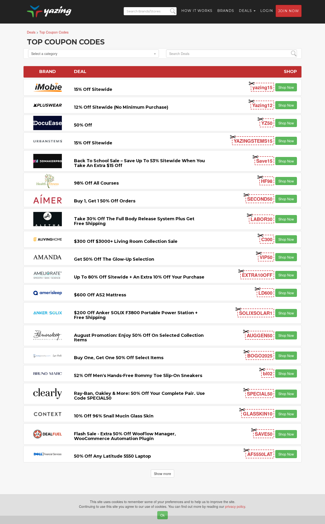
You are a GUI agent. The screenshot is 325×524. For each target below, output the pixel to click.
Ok (162, 515)
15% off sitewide (93, 89)
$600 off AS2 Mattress (100, 295)
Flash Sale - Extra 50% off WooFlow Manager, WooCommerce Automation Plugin (125, 436)
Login (266, 11)
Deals (246, 11)
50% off (83, 125)
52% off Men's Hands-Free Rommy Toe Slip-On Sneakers (138, 375)
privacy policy (235, 506)
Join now (288, 11)
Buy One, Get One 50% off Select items (118, 357)
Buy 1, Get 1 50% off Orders (104, 201)
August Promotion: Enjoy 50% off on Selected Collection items (139, 338)
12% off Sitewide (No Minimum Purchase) (121, 107)
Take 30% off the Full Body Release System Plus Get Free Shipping (134, 221)
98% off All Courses (96, 183)
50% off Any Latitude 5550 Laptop (112, 456)
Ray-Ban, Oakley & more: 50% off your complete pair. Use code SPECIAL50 (139, 396)
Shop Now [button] (286, 87)
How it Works (196, 11)
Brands (225, 11)
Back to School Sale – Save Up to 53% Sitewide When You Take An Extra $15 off (139, 163)
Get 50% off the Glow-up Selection (114, 259)
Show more (162, 473)
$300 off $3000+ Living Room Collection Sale (125, 241)
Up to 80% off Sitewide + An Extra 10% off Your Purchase (139, 277)
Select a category (44, 53)
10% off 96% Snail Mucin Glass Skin (113, 416)
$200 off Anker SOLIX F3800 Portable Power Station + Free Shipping (136, 315)
